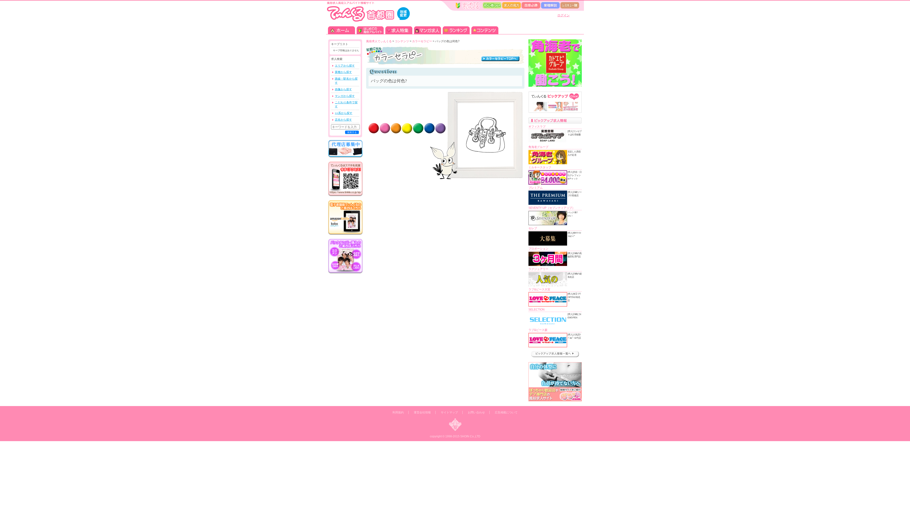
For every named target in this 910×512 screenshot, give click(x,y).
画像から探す (343, 89)
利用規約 (398, 412)
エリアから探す (345, 65)
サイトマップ (449, 412)
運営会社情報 (422, 412)
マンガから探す (345, 96)
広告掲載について (506, 412)
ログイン (563, 15)
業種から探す (343, 72)
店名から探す (343, 119)
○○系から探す (343, 113)
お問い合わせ (476, 412)
